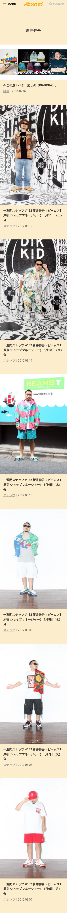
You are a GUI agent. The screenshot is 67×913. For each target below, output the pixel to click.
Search (58, 4)
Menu (11, 4)
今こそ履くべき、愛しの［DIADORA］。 (30, 85)
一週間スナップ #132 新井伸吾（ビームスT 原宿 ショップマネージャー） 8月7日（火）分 (32, 754)
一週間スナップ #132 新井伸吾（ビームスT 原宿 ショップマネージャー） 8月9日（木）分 (32, 484)
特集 (6, 91)
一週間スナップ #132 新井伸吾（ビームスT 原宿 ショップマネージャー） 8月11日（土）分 (33, 215)
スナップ (9, 226)
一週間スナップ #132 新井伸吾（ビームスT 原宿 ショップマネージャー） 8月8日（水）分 (32, 619)
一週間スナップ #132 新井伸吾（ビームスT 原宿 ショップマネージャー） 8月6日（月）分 (32, 888)
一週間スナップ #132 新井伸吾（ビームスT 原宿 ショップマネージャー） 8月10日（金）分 (33, 350)
